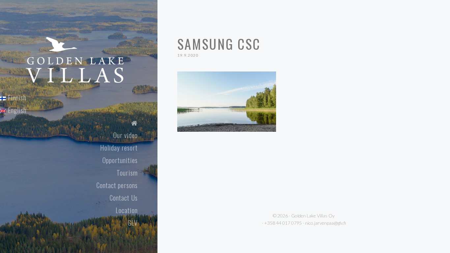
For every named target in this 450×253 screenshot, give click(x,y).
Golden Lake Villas (87, 45)
